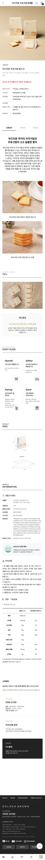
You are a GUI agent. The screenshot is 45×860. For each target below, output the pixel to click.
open (40, 846)
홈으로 (12, 857)
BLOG (7, 841)
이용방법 (8, 847)
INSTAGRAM (31, 841)
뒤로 (3, 3)
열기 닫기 (22, 821)
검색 (36, 3)
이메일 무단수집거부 (36, 798)
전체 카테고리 (3, 857)
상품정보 (9, 128)
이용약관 (12, 798)
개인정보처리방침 (23, 798)
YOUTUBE (18, 841)
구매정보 (22, 128)
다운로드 (36, 128)
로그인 (31, 857)
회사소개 (4, 798)
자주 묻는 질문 (36, 847)
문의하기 (22, 847)
